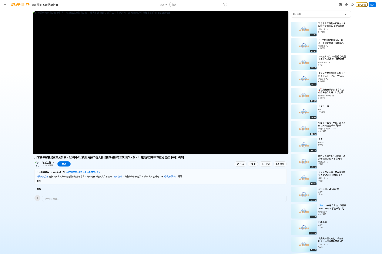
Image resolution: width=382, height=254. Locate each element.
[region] (160, 82)
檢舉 (282, 164)
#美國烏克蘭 (71, 172)
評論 (39, 189)
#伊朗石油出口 (93, 172)
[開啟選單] (4, 4)
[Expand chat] (346, 14)
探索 (162, 4)
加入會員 (362, 4)
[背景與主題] (352, 4)
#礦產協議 (81, 172)
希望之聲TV (48, 162)
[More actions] (349, 23)
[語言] (346, 4)
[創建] (340, 4)
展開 (39, 180)
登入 (372, 4)
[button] (160, 176)
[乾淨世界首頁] (20, 4)
